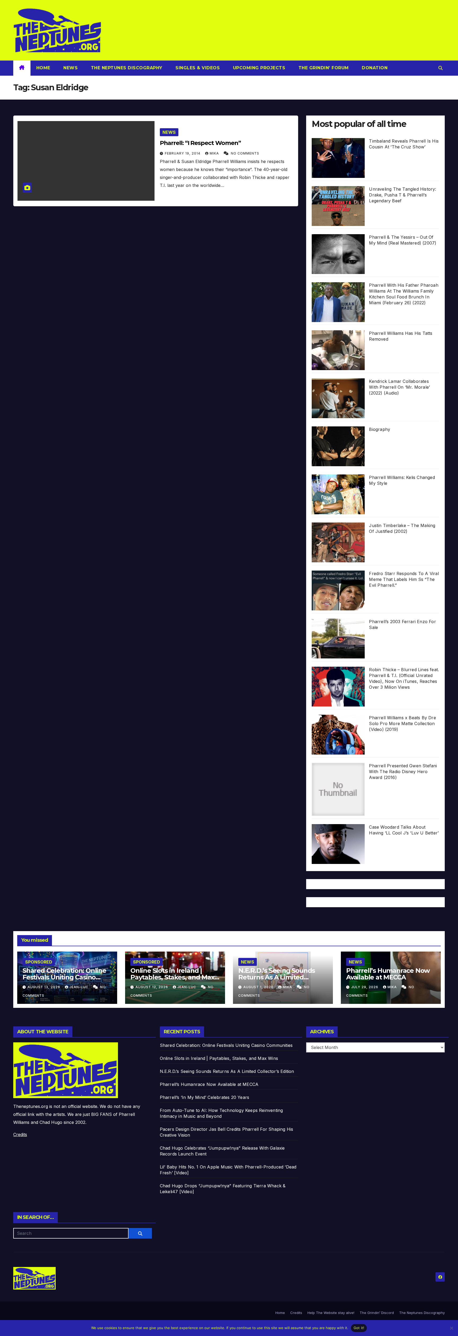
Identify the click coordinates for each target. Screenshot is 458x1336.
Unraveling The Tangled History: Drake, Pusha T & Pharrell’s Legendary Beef (402, 194)
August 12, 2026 (152, 987)
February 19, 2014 (183, 153)
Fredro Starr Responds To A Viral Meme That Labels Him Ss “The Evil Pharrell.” (404, 579)
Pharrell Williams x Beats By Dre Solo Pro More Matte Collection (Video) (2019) (402, 723)
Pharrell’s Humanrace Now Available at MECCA (388, 974)
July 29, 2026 (365, 987)
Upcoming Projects (258, 67)
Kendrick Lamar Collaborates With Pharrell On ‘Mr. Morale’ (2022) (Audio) (399, 387)
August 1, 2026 (259, 987)
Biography (379, 429)
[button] (440, 68)
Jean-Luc (79, 987)
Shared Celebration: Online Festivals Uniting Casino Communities (64, 977)
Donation (374, 67)
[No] (451, 1328)
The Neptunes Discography (125, 67)
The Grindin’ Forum (323, 67)
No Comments (245, 153)
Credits (20, 1134)
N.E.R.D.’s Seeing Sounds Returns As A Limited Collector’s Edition (276, 977)
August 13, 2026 (44, 987)
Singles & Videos (197, 67)
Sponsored (38, 962)
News (70, 67)
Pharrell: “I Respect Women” (200, 143)
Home (43, 67)
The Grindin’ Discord (377, 1313)
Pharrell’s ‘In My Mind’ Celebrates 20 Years (204, 1097)
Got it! (359, 1328)
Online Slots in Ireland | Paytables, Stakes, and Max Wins (172, 977)
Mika (215, 153)
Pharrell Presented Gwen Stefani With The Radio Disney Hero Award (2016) (403, 771)
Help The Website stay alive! (330, 1313)
